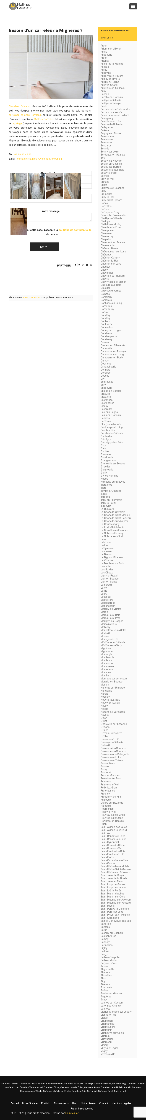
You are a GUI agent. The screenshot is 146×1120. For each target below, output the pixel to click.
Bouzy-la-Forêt (109, 172)
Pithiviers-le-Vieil (110, 784)
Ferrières (106, 421)
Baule (104, 106)
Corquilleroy (107, 309)
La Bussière (107, 509)
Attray (104, 69)
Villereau (105, 1036)
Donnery (105, 369)
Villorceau (106, 1042)
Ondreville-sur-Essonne (114, 724)
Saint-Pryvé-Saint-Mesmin (115, 914)
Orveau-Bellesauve (111, 733)
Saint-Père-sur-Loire (112, 911)
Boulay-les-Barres (111, 166)
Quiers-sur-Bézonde (112, 802)
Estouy (104, 406)
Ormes (104, 730)
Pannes (105, 766)
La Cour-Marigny (110, 524)
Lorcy (104, 587)
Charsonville (107, 245)
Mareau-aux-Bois (110, 615)
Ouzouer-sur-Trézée (112, 760)
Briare (104, 185)
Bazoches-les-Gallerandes (115, 109)
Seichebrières (108, 936)
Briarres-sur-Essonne (112, 188)
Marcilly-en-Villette (111, 609)
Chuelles (105, 287)
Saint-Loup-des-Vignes (113, 887)
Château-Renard (110, 248)
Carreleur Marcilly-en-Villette (57, 1090)
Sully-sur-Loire (109, 960)
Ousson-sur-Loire (110, 739)
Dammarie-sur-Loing (112, 354)
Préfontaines (108, 790)
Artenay (105, 60)
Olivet (104, 721)
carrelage (14, 115)
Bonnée (105, 148)
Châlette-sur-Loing (111, 224)
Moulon (105, 684)
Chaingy (105, 221)
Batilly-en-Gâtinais (111, 100)
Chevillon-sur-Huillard (113, 275)
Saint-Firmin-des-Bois (113, 851)
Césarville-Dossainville (113, 215)
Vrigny (104, 1051)
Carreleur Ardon (92, 1087)
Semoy (104, 939)
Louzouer (106, 596)
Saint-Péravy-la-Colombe (115, 908)
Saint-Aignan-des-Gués (114, 827)
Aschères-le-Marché (112, 63)
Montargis (106, 654)
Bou (103, 157)
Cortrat (104, 312)
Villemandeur (108, 1023)
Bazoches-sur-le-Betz (113, 112)
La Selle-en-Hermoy (112, 533)
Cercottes (106, 206)
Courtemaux (107, 333)
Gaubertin (106, 436)
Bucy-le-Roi (107, 197)
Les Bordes (107, 569)
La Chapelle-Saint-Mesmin (116, 515)
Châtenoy (106, 254)
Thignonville (107, 969)
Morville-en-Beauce (111, 681)
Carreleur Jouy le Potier (71, 1087)
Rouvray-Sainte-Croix (113, 814)
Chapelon (106, 239)
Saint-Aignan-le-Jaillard (114, 830)
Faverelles (106, 409)
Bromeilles (106, 194)
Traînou (105, 990)
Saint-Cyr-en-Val (110, 842)
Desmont (106, 363)
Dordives (106, 372)
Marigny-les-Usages (112, 621)
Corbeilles (106, 306)
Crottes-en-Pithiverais (113, 345)
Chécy (104, 269)
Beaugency (107, 118)
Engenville (106, 387)
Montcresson (108, 666)
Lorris (104, 590)
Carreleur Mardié (103, 1083)
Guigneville (107, 469)
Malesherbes (108, 602)
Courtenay (106, 339)
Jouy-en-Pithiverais (111, 499)
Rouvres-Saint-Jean (112, 817)
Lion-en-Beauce (110, 578)
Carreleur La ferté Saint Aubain (116, 1087)
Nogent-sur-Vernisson (113, 711)
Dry (103, 378)
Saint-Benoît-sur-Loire (113, 836)
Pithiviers (106, 781)
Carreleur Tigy (119, 1083)
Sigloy (104, 948)
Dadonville (106, 348)
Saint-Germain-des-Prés (114, 860)
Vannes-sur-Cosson (112, 1002)
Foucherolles (108, 430)
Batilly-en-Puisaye (111, 103)
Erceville (105, 393)
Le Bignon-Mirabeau (112, 557)
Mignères (106, 648)
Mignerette (107, 651)
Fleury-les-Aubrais (111, 424)
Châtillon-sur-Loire (111, 263)
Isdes (104, 493)
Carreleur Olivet (51, 1087)
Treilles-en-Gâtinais (111, 993)
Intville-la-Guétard (111, 490)
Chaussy (105, 266)
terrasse (36, 115)
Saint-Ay (105, 833)
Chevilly (105, 278)
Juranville (106, 506)
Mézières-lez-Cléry (111, 645)
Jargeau (105, 496)
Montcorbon (107, 663)
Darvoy (105, 360)
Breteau (105, 181)
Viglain (104, 1017)
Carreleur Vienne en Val (31, 1087)
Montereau (107, 669)
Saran (104, 930)
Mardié (104, 612)
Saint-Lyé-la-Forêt (111, 890)
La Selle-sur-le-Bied (112, 536)
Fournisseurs (61, 1103)
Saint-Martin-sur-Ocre (113, 896)
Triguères (106, 996)
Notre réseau (88, 1103)
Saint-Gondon (108, 863)
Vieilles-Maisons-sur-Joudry (116, 1011)
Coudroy (105, 318)
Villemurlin (106, 1029)
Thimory (105, 972)
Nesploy (105, 696)
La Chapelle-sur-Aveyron (115, 521)
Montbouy (106, 660)
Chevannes (107, 272)
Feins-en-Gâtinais (111, 415)
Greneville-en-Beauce (113, 463)
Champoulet (107, 230)
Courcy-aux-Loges (111, 330)
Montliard (106, 675)
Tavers (104, 966)
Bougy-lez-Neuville (111, 160)
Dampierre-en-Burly (112, 357)
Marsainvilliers (109, 624)
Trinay (104, 999)
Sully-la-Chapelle (110, 957)
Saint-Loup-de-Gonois (113, 884)
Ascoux (105, 66)
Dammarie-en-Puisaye (113, 351)
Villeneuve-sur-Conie (112, 1032)
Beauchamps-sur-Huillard (115, 115)
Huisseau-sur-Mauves (113, 481)
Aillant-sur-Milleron (111, 48)
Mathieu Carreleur (44, 119)
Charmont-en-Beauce (113, 242)
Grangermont (108, 460)
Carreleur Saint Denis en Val (112, 1090)
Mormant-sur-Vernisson (114, 678)
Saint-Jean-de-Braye (112, 875)
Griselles (105, 466)
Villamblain (107, 1020)
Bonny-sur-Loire (110, 151)
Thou (103, 978)
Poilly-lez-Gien (109, 787)
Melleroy (105, 627)
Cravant (105, 342)
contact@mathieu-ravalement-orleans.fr (39, 158)
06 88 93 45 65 (23, 154)
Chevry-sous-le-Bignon (113, 281)
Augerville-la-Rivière (112, 75)
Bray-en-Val (107, 178)
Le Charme (107, 560)
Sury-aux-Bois (108, 963)
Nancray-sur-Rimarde (113, 687)
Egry (103, 384)
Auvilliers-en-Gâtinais (112, 88)
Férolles (105, 418)
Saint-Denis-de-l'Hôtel (113, 845)
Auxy (103, 91)
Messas (105, 636)
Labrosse (106, 542)
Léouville (106, 566)
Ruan (104, 824)
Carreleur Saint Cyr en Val (84, 1090)
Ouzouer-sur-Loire (111, 757)
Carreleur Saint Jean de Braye (78, 1083)
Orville (104, 736)
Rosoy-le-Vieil (108, 811)
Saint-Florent (108, 857)
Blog (74, 1103)
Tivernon (106, 984)
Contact (103, 1103)
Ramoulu (106, 805)
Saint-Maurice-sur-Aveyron (116, 899)
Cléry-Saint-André (111, 291)
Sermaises (107, 945)
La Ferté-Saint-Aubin (112, 527)
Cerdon (105, 209)
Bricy (103, 191)
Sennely (105, 942)
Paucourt (106, 772)
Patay (104, 769)
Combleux (106, 297)
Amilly (104, 51)
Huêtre (104, 478)
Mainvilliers (107, 599)
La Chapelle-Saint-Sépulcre (116, 518)
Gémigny (106, 439)
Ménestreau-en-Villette (113, 630)
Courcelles (107, 327)
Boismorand (107, 139)
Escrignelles (107, 403)
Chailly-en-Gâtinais (111, 218)
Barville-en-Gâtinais (112, 97)
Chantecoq (107, 236)
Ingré (103, 487)
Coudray (105, 315)
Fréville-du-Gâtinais (112, 433)
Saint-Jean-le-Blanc (112, 881)
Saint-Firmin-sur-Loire (113, 854)
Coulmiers (106, 324)
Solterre (105, 951)
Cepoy (104, 203)
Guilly (104, 472)
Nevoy (104, 705)
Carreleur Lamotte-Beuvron (49, 1083)
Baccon (105, 94)
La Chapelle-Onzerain (113, 512)
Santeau (105, 926)
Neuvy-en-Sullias (110, 702)
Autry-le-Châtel (109, 85)
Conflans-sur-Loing (111, 303)
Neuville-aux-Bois (110, 699)
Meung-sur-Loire (110, 639)
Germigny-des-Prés (112, 442)
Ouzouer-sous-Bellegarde (115, 754)
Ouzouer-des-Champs (113, 751)
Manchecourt (108, 605)
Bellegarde (107, 127)
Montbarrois (107, 657)
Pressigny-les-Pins (111, 796)
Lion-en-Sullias (109, 581)
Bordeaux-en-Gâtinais (113, 154)
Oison (104, 718)
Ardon (104, 45)
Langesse (106, 551)
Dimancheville (108, 366)
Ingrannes (106, 484)
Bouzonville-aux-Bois (112, 169)
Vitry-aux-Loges (109, 1048)
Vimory (104, 1045)
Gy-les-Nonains (109, 475)
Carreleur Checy (27, 1083)
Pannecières (108, 763)
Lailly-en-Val (107, 548)
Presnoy (105, 793)
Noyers (105, 715)
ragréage (17, 123)
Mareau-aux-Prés (110, 618)
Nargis (104, 693)
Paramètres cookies (82, 1108)
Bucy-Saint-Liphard (111, 200)
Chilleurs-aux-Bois (111, 284)
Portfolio (45, 1103)
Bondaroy (106, 145)
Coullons (105, 321)
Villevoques (107, 1039)
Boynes (105, 175)
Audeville (106, 72)
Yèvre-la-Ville (108, 1054)
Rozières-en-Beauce (112, 820)
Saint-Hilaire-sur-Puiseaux (115, 872)
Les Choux (107, 572)
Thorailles (106, 975)
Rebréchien (107, 808)
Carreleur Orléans (19, 106)
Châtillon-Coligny (110, 257)
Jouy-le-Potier (108, 503)
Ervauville (106, 397)
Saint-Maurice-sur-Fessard (116, 902)
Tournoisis (106, 987)
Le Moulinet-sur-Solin (112, 563)
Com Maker (72, 1113)
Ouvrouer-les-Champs (113, 748)
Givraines (106, 454)
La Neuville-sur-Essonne (114, 530)
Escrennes (107, 400)
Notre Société (30, 1103)
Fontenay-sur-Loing (112, 427)
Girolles (105, 451)
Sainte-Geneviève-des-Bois (116, 920)
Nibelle (104, 708)
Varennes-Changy (111, 1005)
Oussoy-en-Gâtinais (112, 742)
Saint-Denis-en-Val (111, 848)
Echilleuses (107, 381)
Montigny (106, 672)
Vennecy (105, 1008)
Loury (104, 593)
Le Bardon (106, 554)
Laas (103, 539)
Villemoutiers (108, 1026)
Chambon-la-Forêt (111, 227)
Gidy (103, 445)
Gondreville (107, 457)
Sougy (104, 954)
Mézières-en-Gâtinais (113, 642)
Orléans (105, 727)
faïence (25, 115)
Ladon (104, 545)
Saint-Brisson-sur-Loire (113, 839)
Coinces (105, 294)
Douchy (105, 375)
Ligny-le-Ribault (109, 575)
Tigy (103, 981)
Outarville (106, 745)
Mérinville (106, 633)
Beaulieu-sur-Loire (111, 121)
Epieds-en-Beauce (111, 390)
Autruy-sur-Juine (110, 82)
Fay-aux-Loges (109, 412)
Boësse (105, 130)
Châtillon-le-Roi (109, 260)
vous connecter (31, 297)
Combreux (106, 300)
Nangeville (106, 690)
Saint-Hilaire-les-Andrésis (115, 866)
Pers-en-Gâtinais (110, 775)
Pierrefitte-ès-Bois (111, 778)
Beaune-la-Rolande (111, 124)
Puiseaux (106, 799)
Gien (103, 448)
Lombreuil (106, 584)
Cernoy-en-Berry (110, 212)
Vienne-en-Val (108, 1014)
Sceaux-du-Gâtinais (112, 933)
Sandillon (106, 923)
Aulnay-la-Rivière (110, 79)
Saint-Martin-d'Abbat (112, 893)
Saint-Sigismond (110, 917)
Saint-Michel (107, 905)
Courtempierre (109, 336)
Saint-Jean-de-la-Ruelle (114, 878)
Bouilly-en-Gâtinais (111, 163)
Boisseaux (106, 142)
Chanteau (106, 233)
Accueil (15, 1103)
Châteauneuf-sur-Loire (113, 251)
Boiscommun (108, 136)
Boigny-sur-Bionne (111, 133)
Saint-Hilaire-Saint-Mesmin (116, 869)
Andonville (106, 54)
